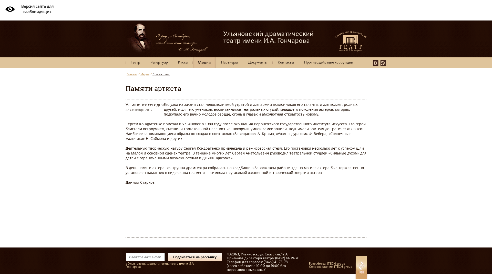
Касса (183, 63)
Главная (132, 74)
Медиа (204, 63)
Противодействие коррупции (328, 63)
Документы (258, 63)
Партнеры (229, 63)
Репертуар (159, 63)
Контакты (286, 63)
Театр (135, 63)
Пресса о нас (161, 74)
